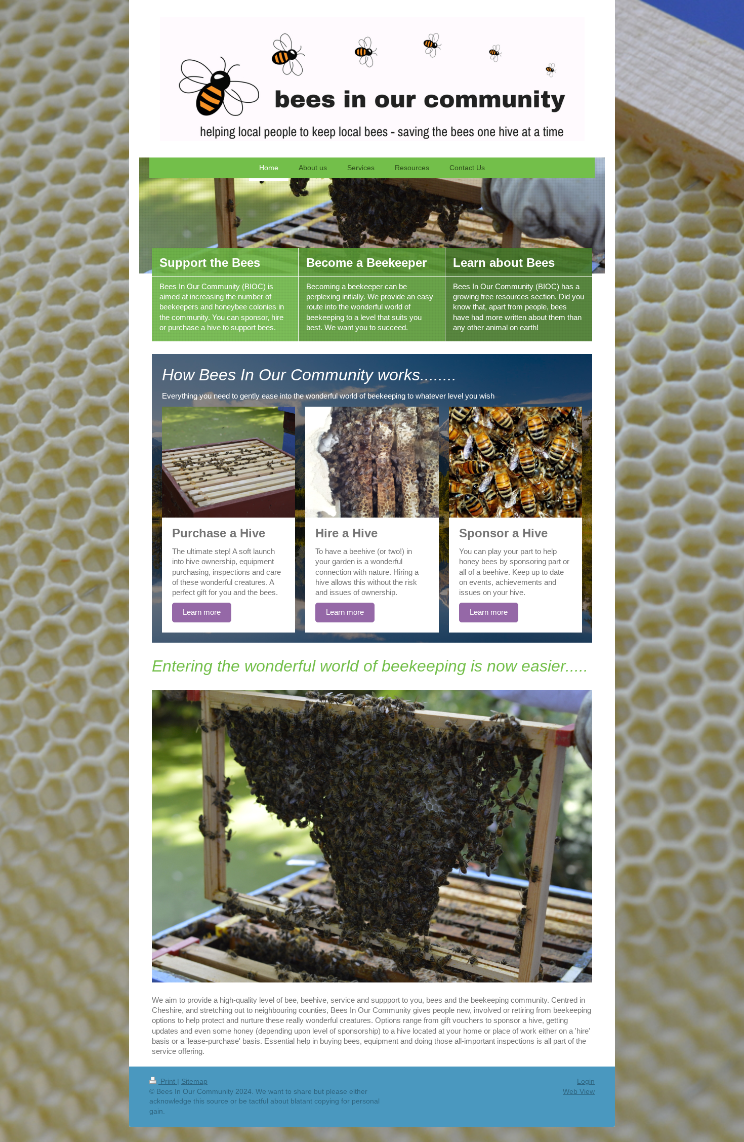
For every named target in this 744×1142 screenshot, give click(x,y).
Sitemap (194, 1081)
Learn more (202, 612)
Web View (579, 1091)
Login (586, 1081)
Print (167, 1081)
